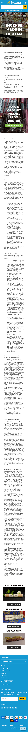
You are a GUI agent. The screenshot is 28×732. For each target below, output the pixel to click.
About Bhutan (5, 725)
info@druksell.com (8, 680)
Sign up (22, 698)
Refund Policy (21, 725)
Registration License (5, 684)
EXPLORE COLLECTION (14, 604)
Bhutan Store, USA (5, 670)
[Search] (25, 7)
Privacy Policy (13, 725)
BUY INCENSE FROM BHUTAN (14, 125)
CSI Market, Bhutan (5, 668)
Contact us (14, 727)
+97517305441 (8, 681)
